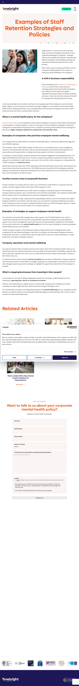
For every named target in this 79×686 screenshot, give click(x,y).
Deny (14, 357)
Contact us (66, 9)
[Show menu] (75, 9)
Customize (38, 357)
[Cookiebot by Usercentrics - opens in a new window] (68, 327)
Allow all (65, 357)
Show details (68, 352)
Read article (19, 384)
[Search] (3, 2)
